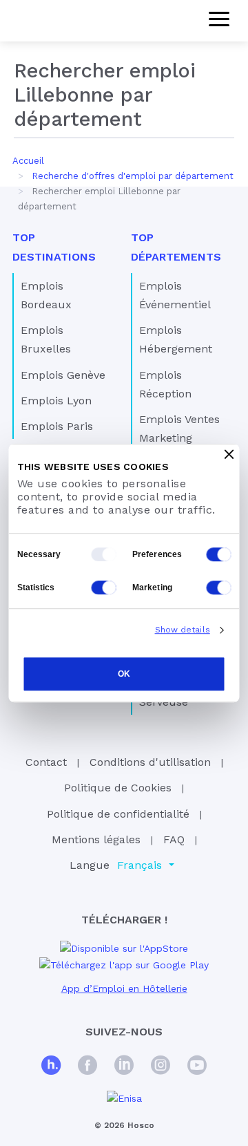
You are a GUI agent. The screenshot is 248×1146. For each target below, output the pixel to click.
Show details (182, 630)
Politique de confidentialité (118, 813)
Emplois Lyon (56, 400)
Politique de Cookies (118, 787)
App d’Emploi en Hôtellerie (124, 988)
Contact (46, 762)
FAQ (174, 839)
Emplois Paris (57, 426)
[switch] (219, 554)
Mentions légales (96, 839)
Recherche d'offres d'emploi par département (133, 176)
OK (124, 674)
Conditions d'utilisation (150, 762)
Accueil (28, 161)
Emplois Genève (63, 375)
